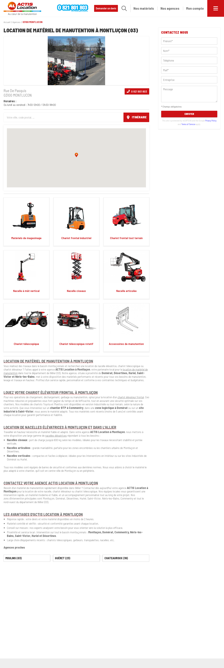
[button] (124, 8)
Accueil (7, 22)
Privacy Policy (210, 120)
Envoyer (189, 114)
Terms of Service (188, 124)
